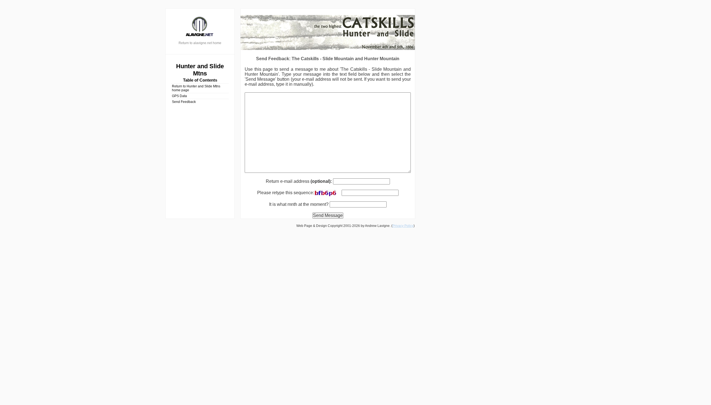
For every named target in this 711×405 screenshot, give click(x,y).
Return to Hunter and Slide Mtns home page (196, 88)
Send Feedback (184, 102)
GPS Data (179, 96)
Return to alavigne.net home (200, 43)
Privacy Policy (403, 226)
